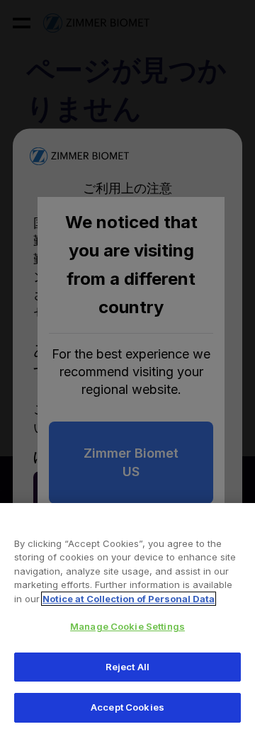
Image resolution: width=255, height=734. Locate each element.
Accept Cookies (127, 707)
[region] (127, 618)
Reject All (127, 666)
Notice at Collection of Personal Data (128, 598)
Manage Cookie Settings (127, 626)
